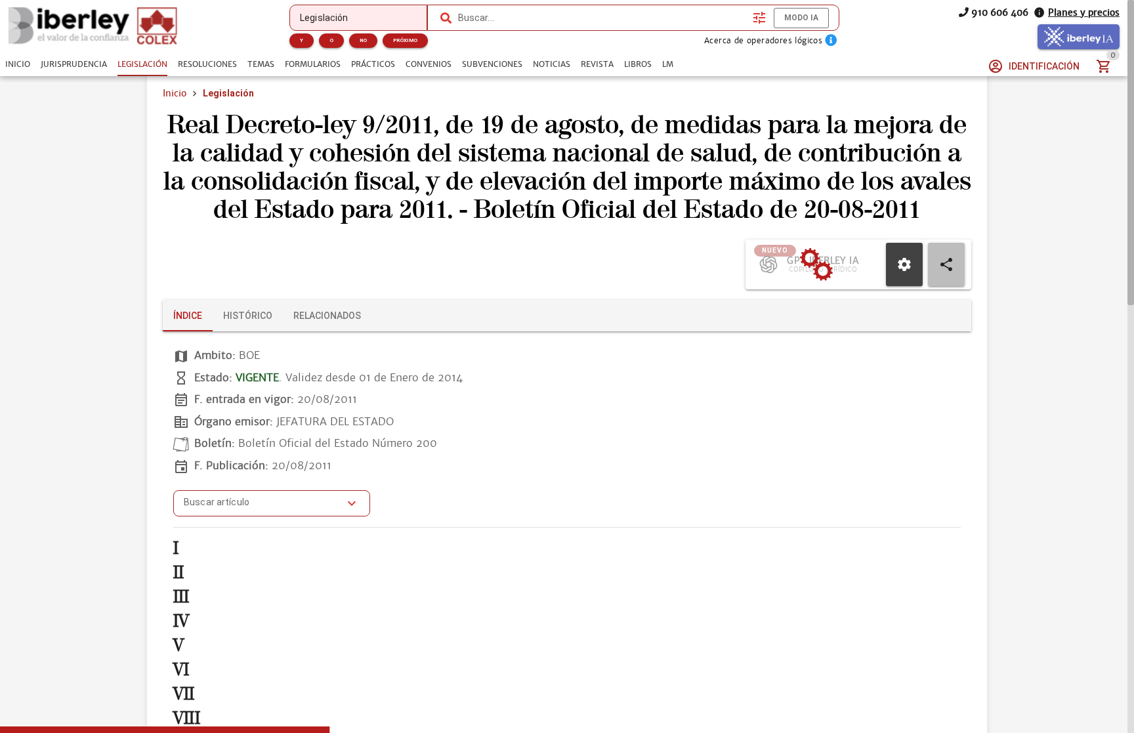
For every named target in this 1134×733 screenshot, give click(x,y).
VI (181, 670)
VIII (186, 718)
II (178, 572)
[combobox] (602, 18)
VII (184, 694)
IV (181, 621)
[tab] (17, 64)
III (181, 597)
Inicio (174, 93)
